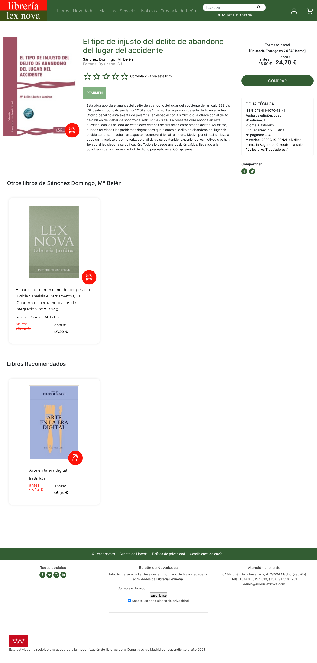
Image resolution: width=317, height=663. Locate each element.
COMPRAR (277, 80)
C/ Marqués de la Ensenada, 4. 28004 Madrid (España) (264, 574)
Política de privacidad (168, 554)
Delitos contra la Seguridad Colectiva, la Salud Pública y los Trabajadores (275, 144)
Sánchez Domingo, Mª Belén (108, 59)
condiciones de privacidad (169, 601)
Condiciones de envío (206, 554)
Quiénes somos (103, 554)
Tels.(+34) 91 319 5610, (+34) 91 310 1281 (264, 579)
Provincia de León (178, 10)
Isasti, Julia (37, 478)
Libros (63, 10)
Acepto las (160, 601)
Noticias (149, 10)
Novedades (84, 10)
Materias (107, 10)
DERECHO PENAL (274, 140)
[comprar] (89, 209)
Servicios (128, 10)
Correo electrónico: (131, 588)
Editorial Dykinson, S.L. (103, 64)
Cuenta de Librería (134, 554)
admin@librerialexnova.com (264, 584)
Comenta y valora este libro (151, 76)
